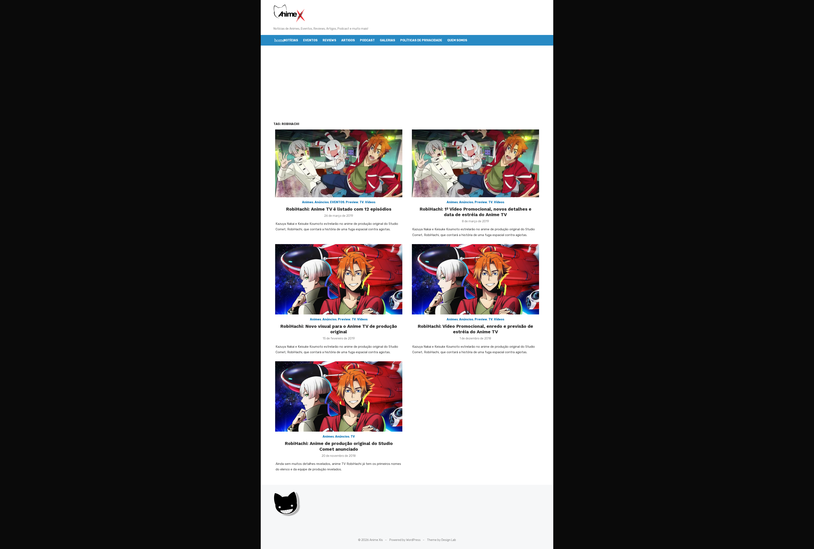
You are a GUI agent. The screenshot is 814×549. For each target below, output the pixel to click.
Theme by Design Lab (441, 540)
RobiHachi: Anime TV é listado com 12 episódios (338, 209)
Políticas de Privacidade (421, 40)
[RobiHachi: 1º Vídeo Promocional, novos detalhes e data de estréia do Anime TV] (475, 163)
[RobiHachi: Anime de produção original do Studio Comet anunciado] (338, 396)
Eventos (310, 40)
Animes (307, 202)
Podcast (367, 40)
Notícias (291, 40)
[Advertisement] (407, 83)
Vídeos (370, 202)
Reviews (329, 40)
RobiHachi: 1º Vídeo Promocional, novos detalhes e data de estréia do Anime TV (475, 211)
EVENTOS (337, 202)
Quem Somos (457, 40)
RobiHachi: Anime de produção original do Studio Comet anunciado (339, 446)
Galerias (387, 40)
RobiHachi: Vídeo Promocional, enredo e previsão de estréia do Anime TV (475, 329)
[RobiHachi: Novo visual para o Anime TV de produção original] (338, 279)
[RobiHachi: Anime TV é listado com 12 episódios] (338, 163)
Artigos (348, 40)
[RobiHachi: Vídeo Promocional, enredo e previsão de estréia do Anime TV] (475, 279)
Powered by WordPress (405, 540)
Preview (352, 202)
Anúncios (322, 202)
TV (362, 202)
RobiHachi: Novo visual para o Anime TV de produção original (338, 329)
